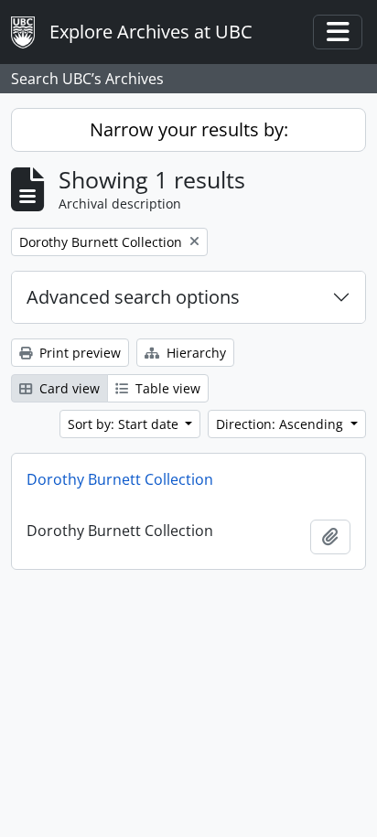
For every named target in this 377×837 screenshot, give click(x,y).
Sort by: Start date (125, 424)
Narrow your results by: (189, 129)
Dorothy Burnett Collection (120, 479)
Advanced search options (133, 296)
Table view (166, 388)
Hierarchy (194, 352)
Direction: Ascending (281, 424)
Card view (68, 388)
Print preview (78, 352)
